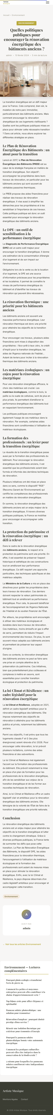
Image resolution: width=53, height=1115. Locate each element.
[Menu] (47, 2)
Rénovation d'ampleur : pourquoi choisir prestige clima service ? (25, 1021)
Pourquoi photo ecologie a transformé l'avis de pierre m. (24, 981)
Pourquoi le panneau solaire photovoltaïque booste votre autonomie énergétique (24, 1040)
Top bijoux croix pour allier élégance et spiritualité (24, 1002)
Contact (24, 1099)
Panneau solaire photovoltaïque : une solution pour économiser (23, 1011)
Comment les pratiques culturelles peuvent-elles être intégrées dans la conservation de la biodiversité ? (23, 1052)
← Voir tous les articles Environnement (22, 944)
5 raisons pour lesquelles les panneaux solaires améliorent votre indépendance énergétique (25, 1064)
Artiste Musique (13, 1091)
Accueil (6, 15)
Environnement (18, 15)
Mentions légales (10, 1099)
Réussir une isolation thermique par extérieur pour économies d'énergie (23, 1030)
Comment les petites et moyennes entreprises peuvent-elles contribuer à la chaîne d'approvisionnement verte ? (25, 992)
